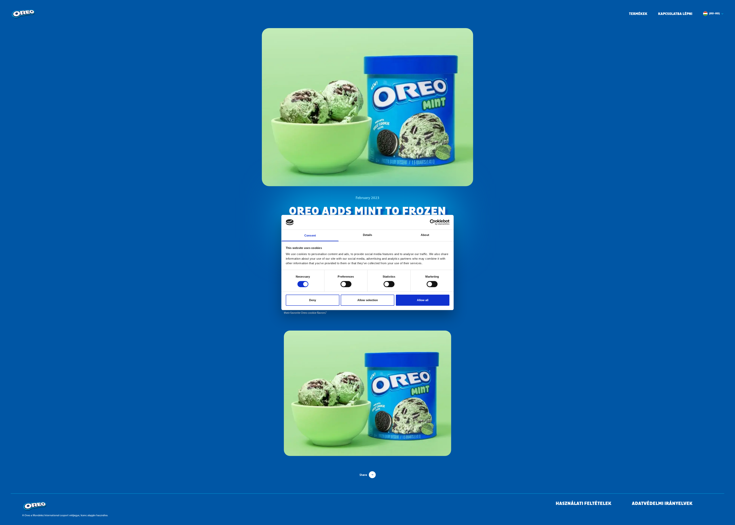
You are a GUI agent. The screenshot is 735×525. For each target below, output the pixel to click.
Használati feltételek (583, 503)
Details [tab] (367, 234)
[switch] (346, 284)
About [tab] (425, 234)
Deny (312, 300)
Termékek (638, 14)
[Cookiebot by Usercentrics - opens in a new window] (432, 222)
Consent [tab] (310, 235)
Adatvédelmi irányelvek (662, 503)
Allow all (422, 300)
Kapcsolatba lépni (675, 14)
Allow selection (367, 300)
